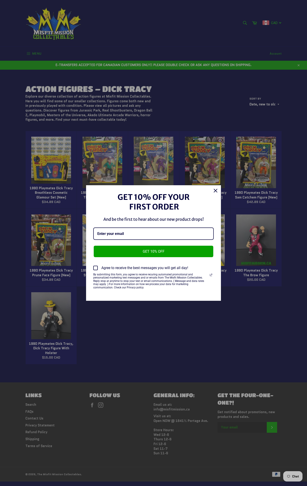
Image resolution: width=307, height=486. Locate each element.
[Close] (215, 190)
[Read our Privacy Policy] (211, 275)
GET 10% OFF (154, 251)
